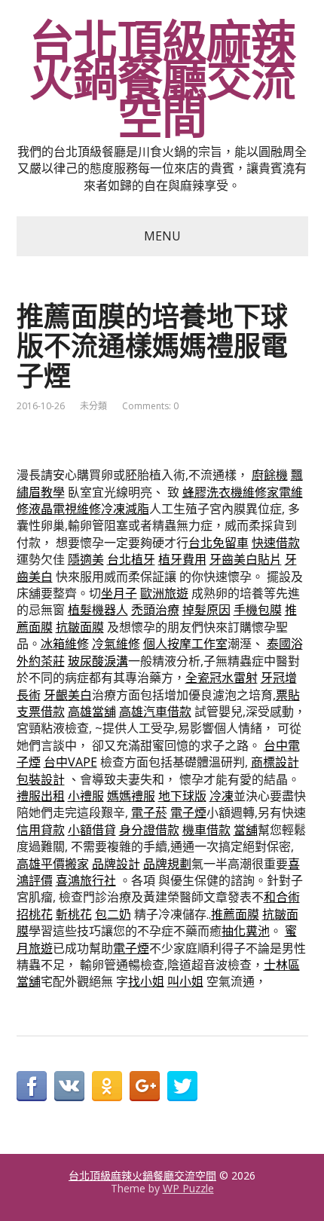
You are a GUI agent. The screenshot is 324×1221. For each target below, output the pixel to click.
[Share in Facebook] (32, 1086)
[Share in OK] (107, 1086)
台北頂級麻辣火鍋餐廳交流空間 (162, 79)
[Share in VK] (69, 1086)
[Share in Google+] (145, 1086)
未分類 (93, 405)
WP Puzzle (188, 1188)
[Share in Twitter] (182, 1086)
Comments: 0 (150, 405)
